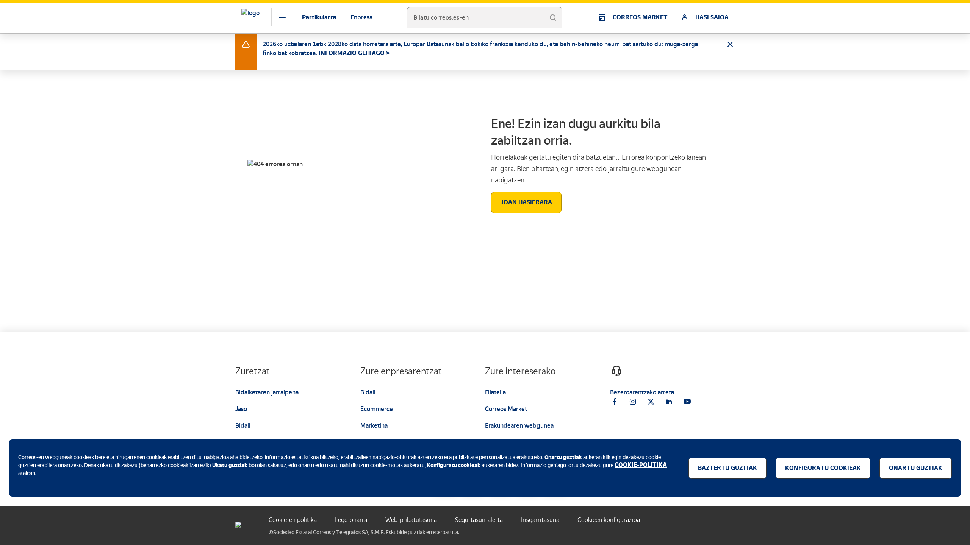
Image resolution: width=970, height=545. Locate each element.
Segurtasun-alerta (479, 519)
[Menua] (276, 17)
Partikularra (319, 17)
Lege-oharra (351, 519)
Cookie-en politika (293, 519)
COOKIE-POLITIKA (641, 465)
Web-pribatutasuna (411, 519)
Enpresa (361, 17)
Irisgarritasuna (540, 519)
